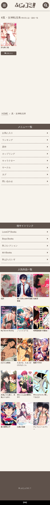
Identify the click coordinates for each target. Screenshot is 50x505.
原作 (4, 147)
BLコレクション (10, 245)
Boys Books (7, 239)
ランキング (7, 140)
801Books (7, 252)
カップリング (8, 154)
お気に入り (9, 53)
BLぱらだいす (8, 259)
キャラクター (8, 160)
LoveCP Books (9, 232)
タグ (4, 174)
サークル (6, 167)
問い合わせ (7, 181)
